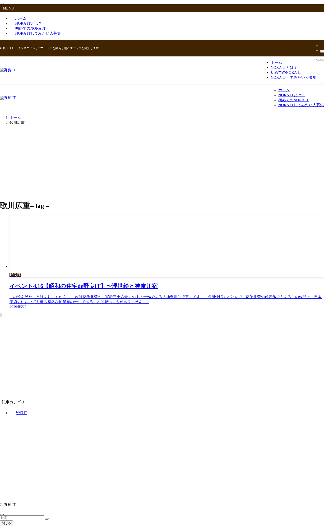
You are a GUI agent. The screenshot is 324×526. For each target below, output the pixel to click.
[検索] (322, 51)
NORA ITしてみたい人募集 (38, 33)
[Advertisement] (162, 162)
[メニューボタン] (318, 59)
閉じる (6, 523)
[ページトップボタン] (2, 514)
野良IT (21, 413)
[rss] (321, 46)
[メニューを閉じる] (2, 3)
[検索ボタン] (322, 59)
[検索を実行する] (47, 519)
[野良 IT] (8, 70)
